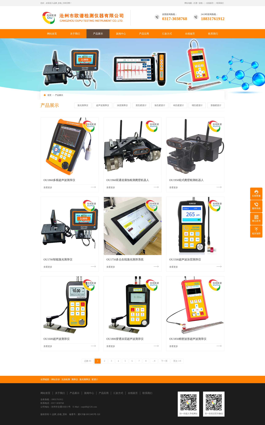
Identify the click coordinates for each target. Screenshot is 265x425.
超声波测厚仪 (102, 105)
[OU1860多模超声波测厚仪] (69, 146)
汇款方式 (167, 33)
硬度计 (95, 379)
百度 (195, 3)
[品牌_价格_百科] (85, 15)
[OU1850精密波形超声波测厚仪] (195, 305)
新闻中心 (121, 33)
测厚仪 (74, 379)
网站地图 (188, 3)
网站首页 (52, 33)
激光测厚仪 (82, 105)
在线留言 (210, 3)
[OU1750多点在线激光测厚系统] (132, 226)
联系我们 (220, 3)
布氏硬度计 (178, 105)
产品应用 (144, 33)
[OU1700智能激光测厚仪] (69, 226)
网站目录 (55, 379)
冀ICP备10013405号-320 (89, 414)
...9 (153, 361)
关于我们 (75, 33)
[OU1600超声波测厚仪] (69, 305)
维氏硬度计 (197, 105)
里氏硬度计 (141, 105)
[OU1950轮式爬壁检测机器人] (195, 146)
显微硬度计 (216, 105)
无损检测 (65, 379)
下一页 (164, 361)
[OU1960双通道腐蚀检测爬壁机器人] (132, 146)
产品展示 (98, 33)
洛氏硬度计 (159, 105)
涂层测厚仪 (122, 105)
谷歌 (200, 3)
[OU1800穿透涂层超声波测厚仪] (132, 305)
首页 (49, 95)
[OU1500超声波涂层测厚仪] (195, 226)
